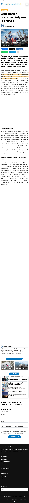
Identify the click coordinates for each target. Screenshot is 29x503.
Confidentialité (6, 499)
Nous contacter (5, 466)
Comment (3, 414)
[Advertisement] (14, 111)
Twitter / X (3, 478)
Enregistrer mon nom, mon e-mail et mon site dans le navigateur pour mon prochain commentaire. (15, 432)
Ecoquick (4, 10)
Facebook (3, 476)
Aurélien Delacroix (7, 346)
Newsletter (3, 463)
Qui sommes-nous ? (6, 461)
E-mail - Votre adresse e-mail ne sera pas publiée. (12, 426)
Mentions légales (5, 468)
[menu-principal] (27, 4)
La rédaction (4, 459)
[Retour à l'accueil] (12, 4)
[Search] (26, 489)
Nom (2, 421)
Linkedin (3, 481)
